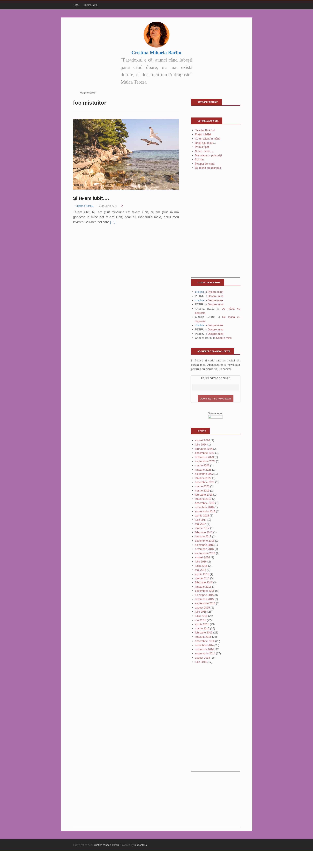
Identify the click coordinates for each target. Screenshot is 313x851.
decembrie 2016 (204, 540)
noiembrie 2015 (204, 595)
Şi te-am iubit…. (91, 198)
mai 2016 (200, 569)
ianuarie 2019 (203, 498)
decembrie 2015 (204, 590)
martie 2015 (202, 628)
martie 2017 (202, 528)
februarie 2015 (203, 632)
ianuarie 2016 (203, 586)
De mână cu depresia (208, 167)
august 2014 (202, 657)
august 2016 (202, 557)
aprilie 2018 (202, 515)
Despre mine (90, 4)
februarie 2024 (203, 448)
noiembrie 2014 (204, 645)
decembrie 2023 (204, 452)
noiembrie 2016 (204, 545)
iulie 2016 (201, 561)
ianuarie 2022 (203, 478)
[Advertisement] (215, 228)
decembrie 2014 (204, 641)
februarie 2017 (203, 532)
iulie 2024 (201, 444)
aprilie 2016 (202, 574)
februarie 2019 (203, 494)
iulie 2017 (201, 519)
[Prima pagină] (74, 93)
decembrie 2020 (204, 482)
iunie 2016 (201, 565)
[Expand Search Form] (241, 4)
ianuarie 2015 (203, 636)
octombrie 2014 (204, 649)
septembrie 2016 (205, 553)
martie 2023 (202, 465)
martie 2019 (202, 490)
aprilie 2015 (202, 624)
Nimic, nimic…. (204, 151)
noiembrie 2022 (204, 473)
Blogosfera (140, 844)
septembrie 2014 (205, 653)
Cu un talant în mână (207, 138)
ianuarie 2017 (203, 536)
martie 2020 (202, 486)
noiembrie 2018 (204, 507)
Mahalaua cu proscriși (208, 155)
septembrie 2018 (205, 511)
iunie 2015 (201, 615)
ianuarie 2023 (203, 469)
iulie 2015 (201, 611)
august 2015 (202, 607)
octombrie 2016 (204, 549)
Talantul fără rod (205, 130)
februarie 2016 (203, 582)
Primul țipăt (202, 146)
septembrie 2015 (205, 603)
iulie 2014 (201, 662)
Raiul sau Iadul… (205, 142)
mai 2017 (200, 523)
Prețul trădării (203, 134)
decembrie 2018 (204, 503)
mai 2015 (200, 620)
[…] (112, 222)
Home (76, 4)
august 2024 (202, 440)
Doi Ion (199, 159)
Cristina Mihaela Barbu (156, 52)
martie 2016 (202, 578)
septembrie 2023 (205, 461)
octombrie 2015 (204, 599)
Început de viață (204, 163)
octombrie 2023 (204, 457)
